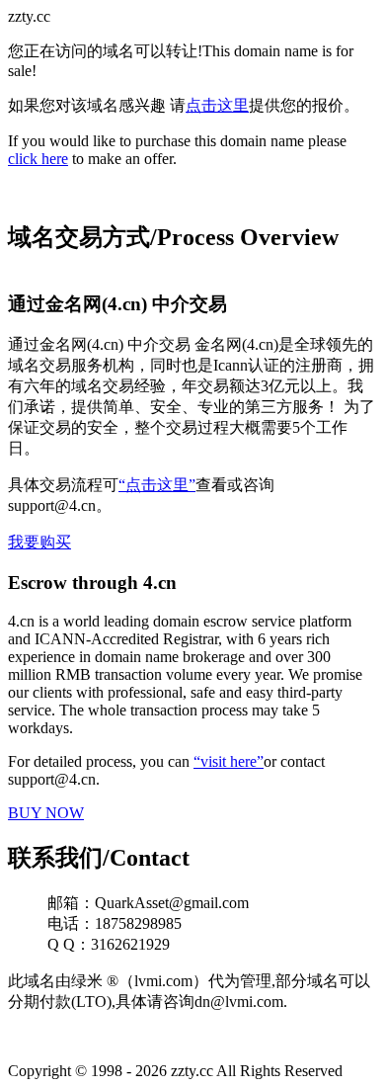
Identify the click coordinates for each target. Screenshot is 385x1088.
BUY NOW (46, 812)
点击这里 (217, 105)
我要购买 (39, 542)
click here (38, 158)
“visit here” (228, 761)
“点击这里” (156, 484)
